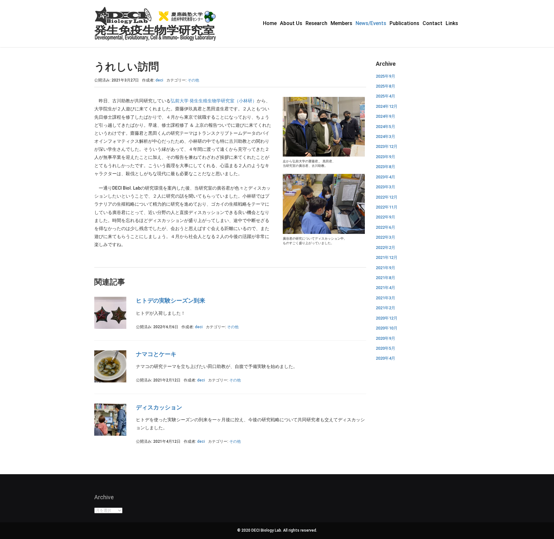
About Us (291, 23)
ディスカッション (159, 407)
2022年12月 (387, 197)
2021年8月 (385, 277)
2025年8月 (385, 86)
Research (316, 23)
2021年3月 (385, 297)
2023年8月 (385, 166)
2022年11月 (387, 207)
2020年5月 (385, 348)
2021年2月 (385, 307)
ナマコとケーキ (156, 354)
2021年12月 (387, 257)
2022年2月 (385, 247)
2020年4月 (385, 358)
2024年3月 (385, 136)
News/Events (371, 23)
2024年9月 (385, 116)
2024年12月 (387, 106)
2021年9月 (385, 267)
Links (452, 23)
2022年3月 (385, 237)
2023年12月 (387, 146)
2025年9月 (385, 76)
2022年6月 (385, 227)
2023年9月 (385, 156)
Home (270, 23)
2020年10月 (387, 328)
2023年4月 (385, 177)
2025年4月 (385, 96)
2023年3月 (385, 186)
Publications (404, 23)
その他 (193, 80)
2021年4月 (385, 287)
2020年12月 (387, 318)
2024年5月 (385, 126)
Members (341, 23)
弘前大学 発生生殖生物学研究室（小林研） (214, 100)
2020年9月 (385, 338)
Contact (432, 23)
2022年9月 (385, 217)
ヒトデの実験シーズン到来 (170, 300)
